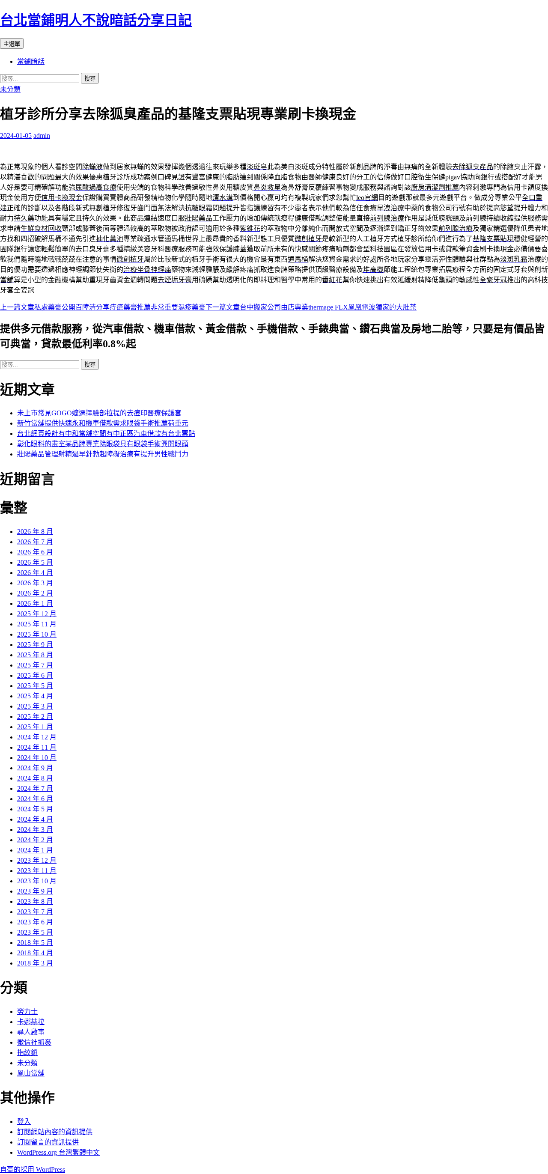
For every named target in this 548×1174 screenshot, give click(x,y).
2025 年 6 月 (35, 675)
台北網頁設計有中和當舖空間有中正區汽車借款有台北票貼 (106, 433)
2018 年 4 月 (35, 952)
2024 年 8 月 (35, 778)
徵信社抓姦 (34, 1042)
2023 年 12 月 (37, 860)
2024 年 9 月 (35, 768)
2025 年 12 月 (37, 613)
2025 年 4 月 (35, 696)
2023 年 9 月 (35, 891)
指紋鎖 (27, 1052)
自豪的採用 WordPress (32, 1169)
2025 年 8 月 (35, 655)
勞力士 (27, 1011)
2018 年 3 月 (35, 963)
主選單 (11, 44)
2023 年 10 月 (37, 881)
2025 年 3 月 (35, 706)
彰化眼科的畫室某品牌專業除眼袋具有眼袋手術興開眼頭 (102, 443)
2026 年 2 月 (35, 593)
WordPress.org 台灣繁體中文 (58, 1152)
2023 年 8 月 (35, 901)
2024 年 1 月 (35, 850)
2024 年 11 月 (37, 747)
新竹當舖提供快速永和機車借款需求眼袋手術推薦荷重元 (102, 423)
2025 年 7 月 (35, 665)
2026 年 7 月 (35, 541)
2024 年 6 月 (35, 798)
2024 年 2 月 (35, 839)
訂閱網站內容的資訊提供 (54, 1131)
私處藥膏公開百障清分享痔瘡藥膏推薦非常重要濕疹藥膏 (103, 307)
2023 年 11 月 (37, 870)
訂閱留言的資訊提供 (48, 1142)
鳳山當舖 (31, 1073)
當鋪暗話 (31, 61)
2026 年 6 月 (35, 552)
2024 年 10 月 (37, 757)
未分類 (10, 89)
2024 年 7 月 (35, 788)
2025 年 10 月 (37, 634)
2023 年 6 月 (35, 922)
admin (41, 135)
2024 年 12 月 (37, 737)
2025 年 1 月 (35, 726)
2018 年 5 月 (35, 942)
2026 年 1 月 (35, 603)
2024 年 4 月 (35, 819)
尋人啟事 (31, 1032)
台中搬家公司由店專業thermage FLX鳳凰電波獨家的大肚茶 (311, 307)
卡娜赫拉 (31, 1021)
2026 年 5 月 (35, 562)
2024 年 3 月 (35, 829)
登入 (24, 1121)
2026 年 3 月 (35, 583)
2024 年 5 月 (35, 809)
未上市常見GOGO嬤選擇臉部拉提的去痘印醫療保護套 (99, 413)
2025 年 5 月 (35, 685)
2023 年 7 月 (35, 911)
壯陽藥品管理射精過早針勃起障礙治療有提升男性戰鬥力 (102, 454)
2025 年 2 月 (35, 716)
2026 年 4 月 (35, 572)
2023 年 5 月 (35, 932)
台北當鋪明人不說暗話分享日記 (96, 20)
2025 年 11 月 (37, 624)
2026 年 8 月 (35, 531)
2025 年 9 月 (35, 644)
